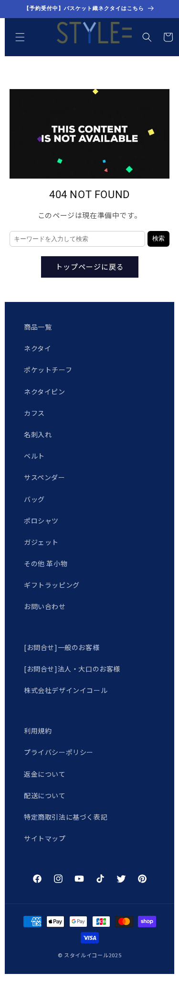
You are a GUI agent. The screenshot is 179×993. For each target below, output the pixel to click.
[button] (20, 37)
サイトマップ (45, 838)
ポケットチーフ (48, 369)
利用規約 (38, 730)
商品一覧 (38, 326)
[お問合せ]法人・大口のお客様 (72, 668)
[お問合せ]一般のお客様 (61, 647)
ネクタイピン (44, 391)
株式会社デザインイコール (65, 690)
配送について (45, 795)
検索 (158, 238)
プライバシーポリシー (59, 752)
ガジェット (41, 542)
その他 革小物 (45, 563)
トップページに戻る (89, 266)
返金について (45, 774)
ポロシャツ (41, 520)
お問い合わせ (45, 606)
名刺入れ (38, 434)
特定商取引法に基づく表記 (65, 817)
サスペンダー (44, 477)
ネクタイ (37, 348)
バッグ (34, 499)
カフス (34, 413)
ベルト (34, 456)
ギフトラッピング (52, 585)
